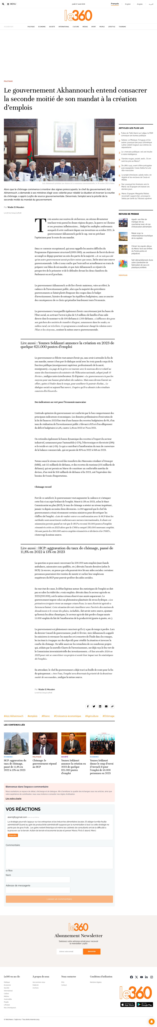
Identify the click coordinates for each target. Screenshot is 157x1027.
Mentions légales (96, 982)
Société (52, 27)
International (64, 27)
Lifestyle (111, 27)
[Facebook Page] (131, 977)
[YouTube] (141, 977)
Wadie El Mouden (15, 207)
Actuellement (8, 27)
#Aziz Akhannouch (13, 716)
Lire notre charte (13, 798)
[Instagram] (151, 977)
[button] (152, 1022)
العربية (151, 4)
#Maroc (46, 716)
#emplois (32, 716)
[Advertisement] (78, 53)
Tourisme (122, 27)
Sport (93, 27)
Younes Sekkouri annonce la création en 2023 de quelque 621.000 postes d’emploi (67, 345)
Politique (31, 27)
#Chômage (108, 716)
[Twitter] (136, 977)
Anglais (140, 4)
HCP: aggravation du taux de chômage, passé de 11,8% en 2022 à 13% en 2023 (67, 550)
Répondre (13, 835)
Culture (76, 27)
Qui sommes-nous (39, 982)
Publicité (36, 985)
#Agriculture (91, 716)
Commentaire (13, 845)
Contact (64, 985)
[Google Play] (144, 1004)
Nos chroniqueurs (10, 1008)
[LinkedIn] (146, 977)
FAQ (62, 982)
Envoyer (92, 951)
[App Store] (127, 1004)
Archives (36, 988)
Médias (85, 27)
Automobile (8, 999)
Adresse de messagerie (18, 885)
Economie (42, 27)
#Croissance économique (67, 716)
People (102, 27)
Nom (8, 875)
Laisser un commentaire (59, 899)
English (128, 4)
